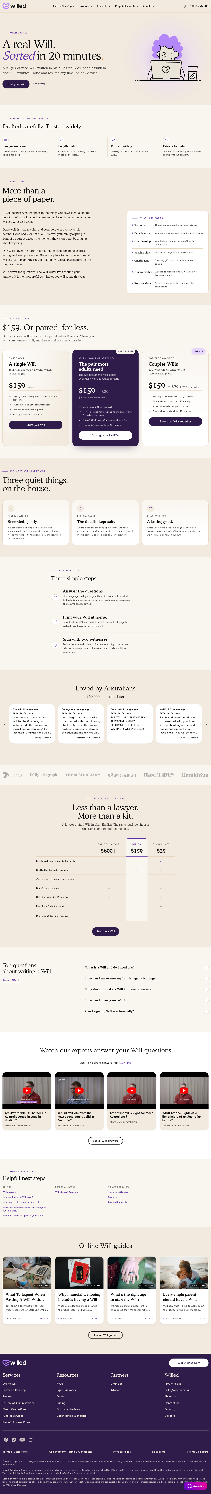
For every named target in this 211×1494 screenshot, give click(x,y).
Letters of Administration (18, 1403)
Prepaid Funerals (125, 6)
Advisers (115, 1390)
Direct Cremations (14, 1409)
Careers (170, 1415)
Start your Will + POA (105, 435)
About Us (148, 6)
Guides (61, 1396)
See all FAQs (9, 980)
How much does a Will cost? (17, 1197)
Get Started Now (189, 1362)
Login (184, 6)
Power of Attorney (118, 1192)
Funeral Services (12, 1415)
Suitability (158, 1451)
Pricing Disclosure (197, 1451)
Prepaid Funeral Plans (16, 1422)
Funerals (102, 6)
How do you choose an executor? (20, 1202)
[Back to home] (14, 1363)
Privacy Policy (122, 1451)
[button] (4, 723)
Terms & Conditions (14, 1451)
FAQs (60, 1383)
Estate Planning (62, 6)
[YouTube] (22, 1440)
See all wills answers (105, 1140)
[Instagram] (14, 1440)
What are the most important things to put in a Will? (24, 1209)
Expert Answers (66, 1390)
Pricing (61, 1403)
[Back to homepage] (14, 6)
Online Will (9, 1383)
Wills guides (9, 1192)
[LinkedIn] (31, 1440)
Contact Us (172, 1403)
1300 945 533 (199, 6)
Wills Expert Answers (66, 1192)
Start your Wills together (175, 421)
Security (170, 1409)
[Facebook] (5, 1439)
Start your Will (16, 84)
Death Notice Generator (72, 1415)
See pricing (39, 83)
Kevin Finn (125, 1062)
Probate (84, 6)
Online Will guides (105, 1335)
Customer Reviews (68, 1409)
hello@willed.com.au (177, 1390)
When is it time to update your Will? (22, 1215)
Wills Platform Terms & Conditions (70, 1451)
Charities (116, 1383)
